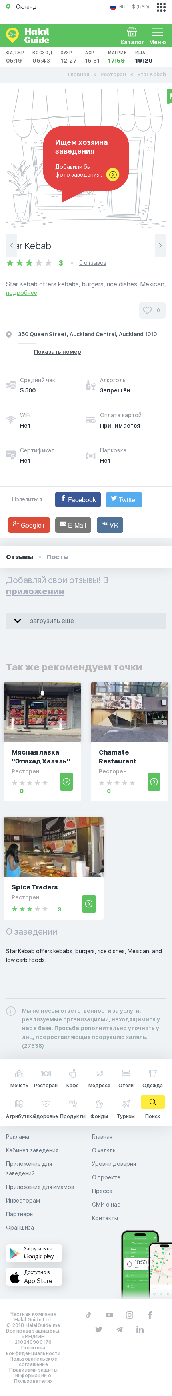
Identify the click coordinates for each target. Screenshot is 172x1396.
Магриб (117, 57)
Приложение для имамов (40, 1187)
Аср (92, 57)
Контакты (105, 1218)
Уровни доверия (114, 1164)
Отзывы (19, 557)
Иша (144, 57)
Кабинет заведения (32, 1150)
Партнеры (20, 1214)
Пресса (102, 1191)
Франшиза (20, 1227)
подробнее (21, 293)
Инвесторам (23, 1200)
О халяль (104, 1150)
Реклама (17, 1137)
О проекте (106, 1177)
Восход (42, 57)
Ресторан (113, 74)
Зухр (69, 57)
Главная (78, 74)
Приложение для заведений (29, 1169)
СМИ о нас (106, 1204)
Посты (58, 557)
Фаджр (15, 57)
